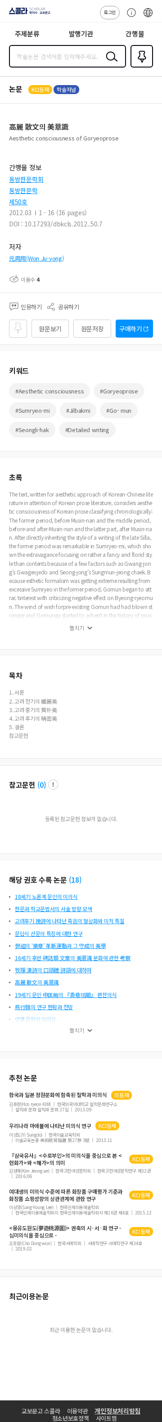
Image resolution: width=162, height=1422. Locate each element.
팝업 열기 (53, 785)
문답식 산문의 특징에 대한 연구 (48, 933)
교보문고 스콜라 (41, 1411)
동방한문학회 (26, 179)
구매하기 (130, 328)
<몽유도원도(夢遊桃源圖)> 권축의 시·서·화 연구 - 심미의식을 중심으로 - (65, 1231)
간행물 (135, 33)
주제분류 (27, 33)
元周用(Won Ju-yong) (36, 258)
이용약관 (77, 1411)
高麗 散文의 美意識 (37, 982)
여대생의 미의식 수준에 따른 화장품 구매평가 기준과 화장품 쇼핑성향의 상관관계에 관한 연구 (65, 1195)
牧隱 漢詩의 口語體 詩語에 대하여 (53, 970)
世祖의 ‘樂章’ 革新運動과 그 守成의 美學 (60, 945)
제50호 (18, 201)
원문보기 (50, 328)
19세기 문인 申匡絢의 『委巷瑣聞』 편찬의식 (66, 994)
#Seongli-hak (32, 429)
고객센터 (129, 17)
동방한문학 (23, 190)
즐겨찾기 (139, 67)
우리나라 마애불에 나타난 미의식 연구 (50, 1125)
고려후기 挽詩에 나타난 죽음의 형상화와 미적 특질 (69, 921)
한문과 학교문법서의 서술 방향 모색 (53, 908)
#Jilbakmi (78, 410)
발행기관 (81, 33)
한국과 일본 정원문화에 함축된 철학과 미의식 (58, 1094)
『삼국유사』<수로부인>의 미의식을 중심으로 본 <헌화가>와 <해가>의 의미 (65, 1159)
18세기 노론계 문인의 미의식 (46, 896)
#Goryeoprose (119, 391)
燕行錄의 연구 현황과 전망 (44, 1007)
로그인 (110, 12)
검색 (110, 63)
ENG (148, 17)
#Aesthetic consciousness (49, 391)
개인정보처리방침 (117, 1410)
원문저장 (92, 328)
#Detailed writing (87, 429)
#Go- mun (118, 410)
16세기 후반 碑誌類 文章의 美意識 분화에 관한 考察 (72, 958)
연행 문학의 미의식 (35, 1019)
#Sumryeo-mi (32, 410)
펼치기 (76, 628)
